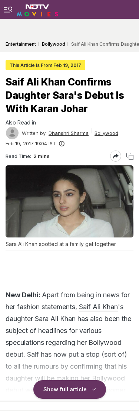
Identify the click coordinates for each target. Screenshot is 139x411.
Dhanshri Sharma (69, 133)
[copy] (129, 156)
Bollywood (106, 133)
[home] (37, 9)
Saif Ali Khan (98, 307)
